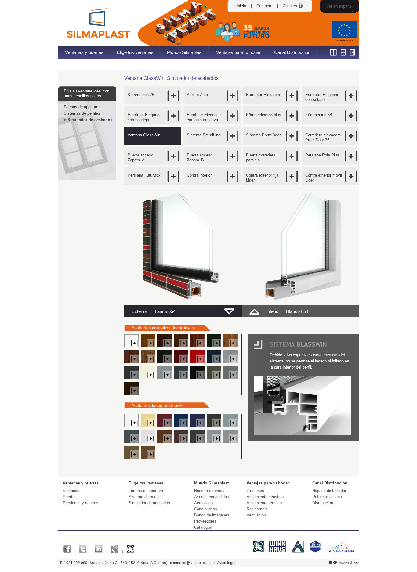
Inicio (241, 6)
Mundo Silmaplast (185, 52)
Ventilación (256, 515)
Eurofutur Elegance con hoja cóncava (204, 117)
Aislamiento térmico (264, 503)
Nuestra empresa (209, 490)
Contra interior (199, 175)
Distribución (322, 503)
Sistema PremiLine (203, 135)
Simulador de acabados (89, 119)
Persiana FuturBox (144, 175)
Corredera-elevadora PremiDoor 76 (323, 137)
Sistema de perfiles (146, 497)
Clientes (290, 6)
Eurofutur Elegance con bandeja (144, 117)
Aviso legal (226, 563)
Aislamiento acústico (265, 497)
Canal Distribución (292, 52)
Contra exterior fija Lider (262, 177)
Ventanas (71, 490)
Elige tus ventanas (135, 52)
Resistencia (257, 509)
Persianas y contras (80, 503)
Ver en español (339, 6)
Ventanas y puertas (84, 52)
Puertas (70, 497)
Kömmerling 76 (141, 94)
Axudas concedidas (211, 497)
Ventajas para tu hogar (238, 52)
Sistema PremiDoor (263, 135)
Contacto (264, 6)
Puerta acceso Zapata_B (199, 157)
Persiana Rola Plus (322, 155)
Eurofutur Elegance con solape (322, 97)
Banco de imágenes (211, 515)
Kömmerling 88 (318, 115)
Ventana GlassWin (144, 135)
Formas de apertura (81, 107)
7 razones (255, 490)
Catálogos (203, 527)
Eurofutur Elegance (263, 94)
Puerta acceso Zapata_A (140, 157)
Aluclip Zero (197, 94)
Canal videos (205, 509)
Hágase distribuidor (329, 490)
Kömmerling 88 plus (263, 115)
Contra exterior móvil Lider (323, 177)
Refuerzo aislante (327, 497)
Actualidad (203, 503)
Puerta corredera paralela (260, 157)
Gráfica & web (349, 563)
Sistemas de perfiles (82, 113)
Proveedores (205, 521)
